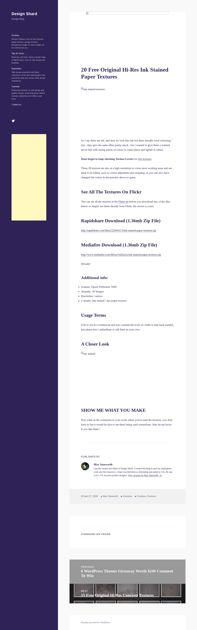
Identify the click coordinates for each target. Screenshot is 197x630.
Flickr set (123, 201)
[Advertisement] (29, 177)
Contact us (16, 104)
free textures (144, 158)
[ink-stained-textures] (127, 110)
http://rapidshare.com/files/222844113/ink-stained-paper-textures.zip (118, 230)
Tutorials (28, 92)
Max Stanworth (110, 496)
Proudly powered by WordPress (95, 622)
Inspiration (28, 74)
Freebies (28, 41)
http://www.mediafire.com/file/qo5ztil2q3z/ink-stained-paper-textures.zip (121, 254)
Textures (151, 496)
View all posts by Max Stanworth (143, 475)
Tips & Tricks (28, 58)
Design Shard (24, 14)
